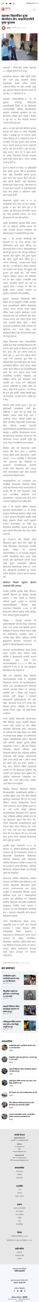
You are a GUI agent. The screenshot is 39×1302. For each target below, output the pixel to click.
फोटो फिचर (19, 1178)
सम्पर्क (19, 1259)
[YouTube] (10, 3)
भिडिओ (19, 1175)
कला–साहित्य (20, 1215)
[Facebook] (3, 3)
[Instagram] (13, 3)
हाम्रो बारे (19, 1252)
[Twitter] (6, 3)
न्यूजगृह (8, 28)
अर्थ (19, 1190)
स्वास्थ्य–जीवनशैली (19, 1208)
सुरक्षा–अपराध (19, 1196)
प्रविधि (19, 1218)
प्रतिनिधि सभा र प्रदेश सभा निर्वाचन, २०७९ (19, 1240)
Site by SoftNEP (19, 1301)
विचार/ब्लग (19, 1172)
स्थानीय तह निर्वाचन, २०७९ (19, 1236)
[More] (36, 1041)
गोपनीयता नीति (19, 1256)
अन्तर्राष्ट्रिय (19, 1224)
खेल (19, 1221)
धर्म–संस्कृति (19, 1211)
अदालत (19, 1193)
